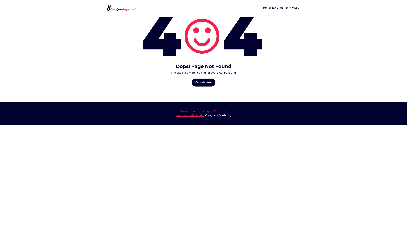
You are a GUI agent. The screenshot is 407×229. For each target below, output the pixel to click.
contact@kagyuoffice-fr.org (210, 111)
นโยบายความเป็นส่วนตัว (190, 115)
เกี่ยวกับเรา (292, 8)
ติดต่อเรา (184, 111)
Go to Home (203, 82)
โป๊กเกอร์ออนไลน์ (273, 8)
